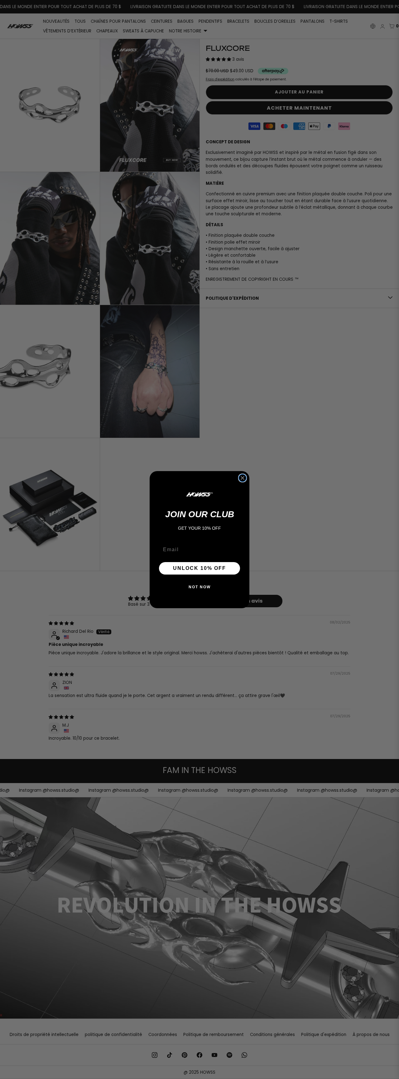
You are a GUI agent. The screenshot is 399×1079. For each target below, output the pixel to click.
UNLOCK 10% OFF (199, 568)
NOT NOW (200, 587)
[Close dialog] (242, 478)
